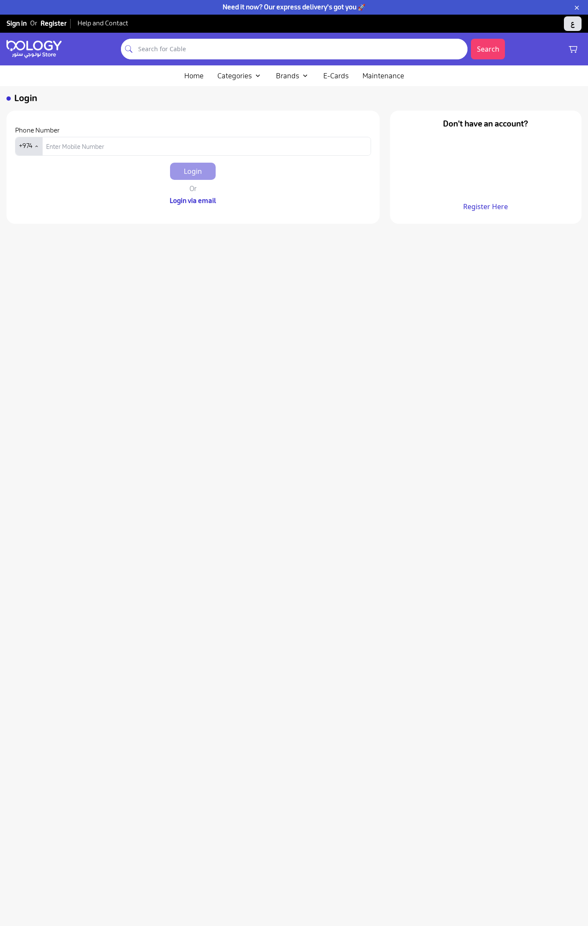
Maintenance (383, 75)
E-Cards (336, 75)
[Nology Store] (34, 49)
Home (194, 75)
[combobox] (301, 49)
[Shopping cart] (573, 49)
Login (193, 171)
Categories (234, 75)
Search (488, 49)
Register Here (485, 206)
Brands (287, 75)
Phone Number (37, 130)
